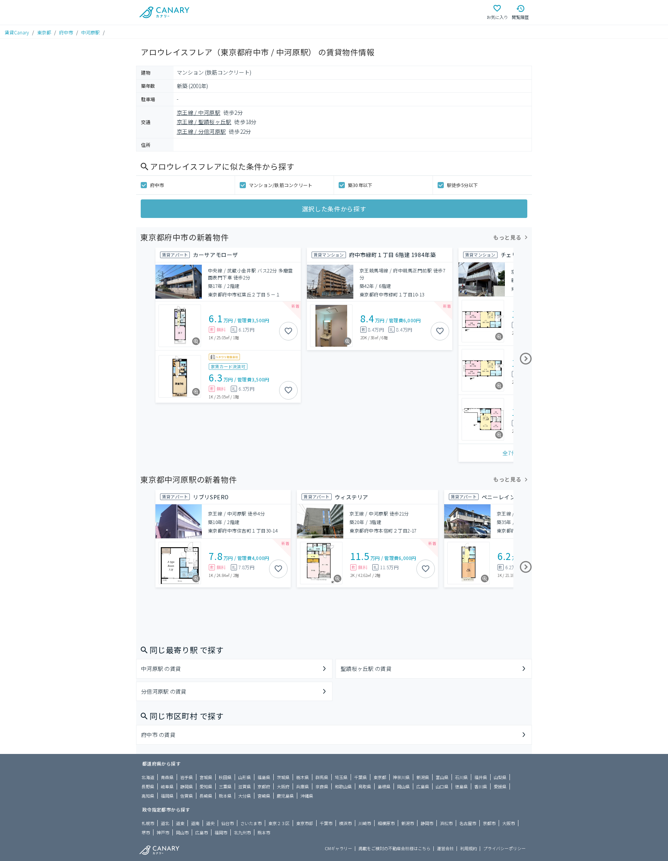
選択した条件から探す (334, 208)
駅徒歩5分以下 (462, 185)
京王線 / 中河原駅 (198, 112)
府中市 (66, 32)
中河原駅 (90, 32)
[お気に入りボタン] (288, 331)
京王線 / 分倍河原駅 (201, 131)
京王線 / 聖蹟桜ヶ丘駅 (204, 122)
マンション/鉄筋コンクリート (280, 185)
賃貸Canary (17, 32)
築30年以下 (360, 185)
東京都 (44, 32)
